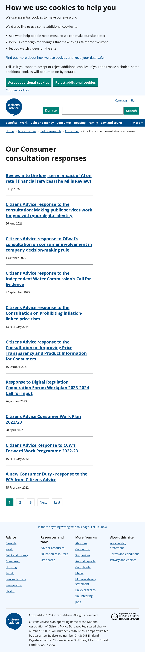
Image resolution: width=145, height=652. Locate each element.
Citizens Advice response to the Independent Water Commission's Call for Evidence (48, 278)
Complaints (83, 567)
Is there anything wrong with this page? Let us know (72, 527)
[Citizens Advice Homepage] (14, 107)
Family (93, 123)
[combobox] (93, 111)
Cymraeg (121, 100)
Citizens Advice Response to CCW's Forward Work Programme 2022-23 (42, 448)
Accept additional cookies (28, 82)
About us (81, 543)
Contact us (82, 549)
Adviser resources (52, 548)
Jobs (78, 602)
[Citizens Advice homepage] (14, 621)
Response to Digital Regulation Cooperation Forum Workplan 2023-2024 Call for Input (47, 387)
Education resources (54, 554)
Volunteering (84, 596)
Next (43, 502)
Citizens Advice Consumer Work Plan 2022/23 (43, 419)
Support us (82, 555)
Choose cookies (17, 90)
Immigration (14, 585)
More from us (27, 131)
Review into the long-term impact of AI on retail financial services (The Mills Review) (49, 178)
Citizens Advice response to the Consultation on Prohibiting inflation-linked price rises (44, 313)
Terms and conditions (124, 554)
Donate (51, 110)
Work (24, 123)
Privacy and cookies (123, 560)
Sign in (134, 100)
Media (79, 573)
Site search (47, 560)
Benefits (11, 123)
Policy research (50, 131)
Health (10, 591)
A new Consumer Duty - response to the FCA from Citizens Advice (46, 476)
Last (57, 502)
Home (10, 131)
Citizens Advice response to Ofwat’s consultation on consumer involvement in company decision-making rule (49, 244)
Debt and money (42, 123)
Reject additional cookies (75, 82)
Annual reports (85, 561)
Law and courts (112, 123)
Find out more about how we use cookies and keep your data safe (55, 57)
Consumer (64, 123)
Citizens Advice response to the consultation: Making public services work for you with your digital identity (49, 209)
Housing (80, 123)
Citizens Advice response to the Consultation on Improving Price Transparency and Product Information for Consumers (46, 350)
